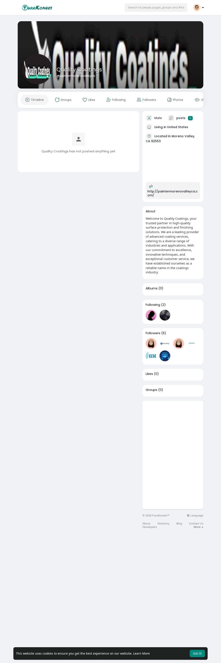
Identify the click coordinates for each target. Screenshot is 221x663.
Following (153, 304)
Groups (151, 390)
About (146, 523)
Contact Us (196, 523)
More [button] (197, 527)
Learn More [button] (141, 653)
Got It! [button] (197, 653)
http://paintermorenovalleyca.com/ (172, 193)
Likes (149, 374)
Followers (153, 333)
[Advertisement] (172, 428)
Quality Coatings (79, 69)
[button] (156, 7)
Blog (179, 523)
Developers (149, 527)
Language (196, 515)
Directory (163, 523)
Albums (152, 288)
